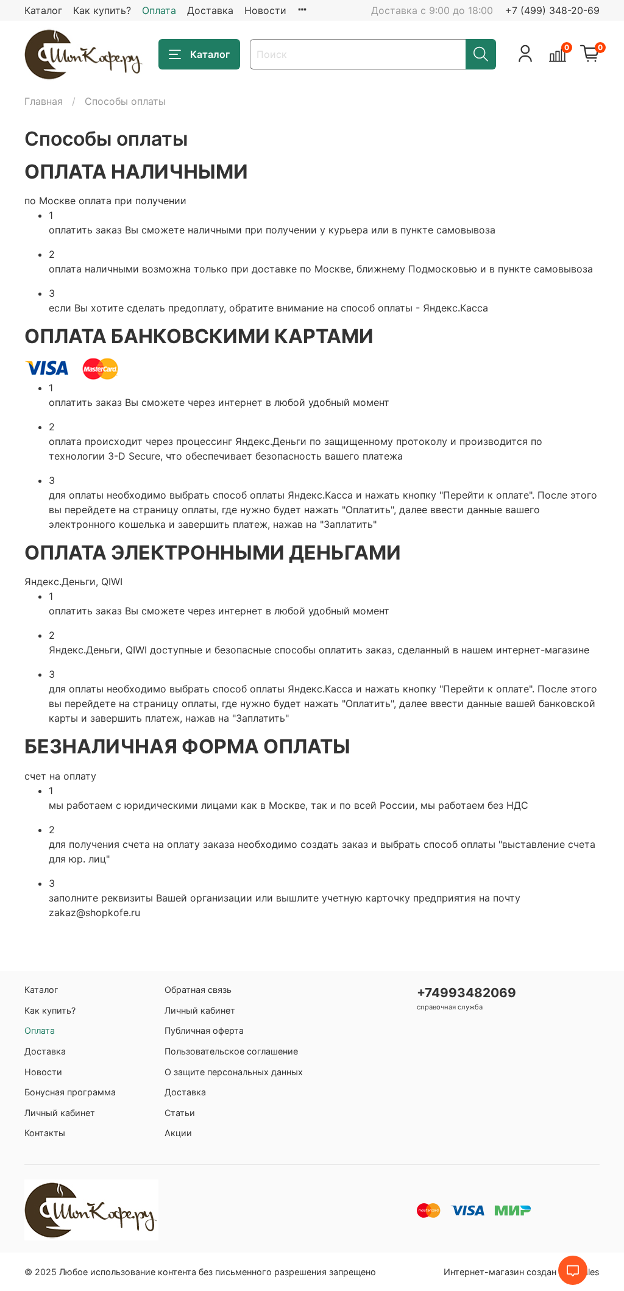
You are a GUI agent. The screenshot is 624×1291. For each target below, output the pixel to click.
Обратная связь (198, 989)
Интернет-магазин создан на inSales (522, 1272)
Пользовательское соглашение (231, 1051)
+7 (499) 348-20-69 (552, 10)
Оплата (159, 10)
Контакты (44, 1133)
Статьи (180, 1113)
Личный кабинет (59, 1113)
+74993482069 (466, 992)
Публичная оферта (204, 1030)
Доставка (210, 10)
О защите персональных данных (234, 1072)
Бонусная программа (70, 1092)
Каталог (43, 10)
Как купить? (102, 10)
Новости (265, 10)
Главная (43, 101)
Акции (178, 1133)
